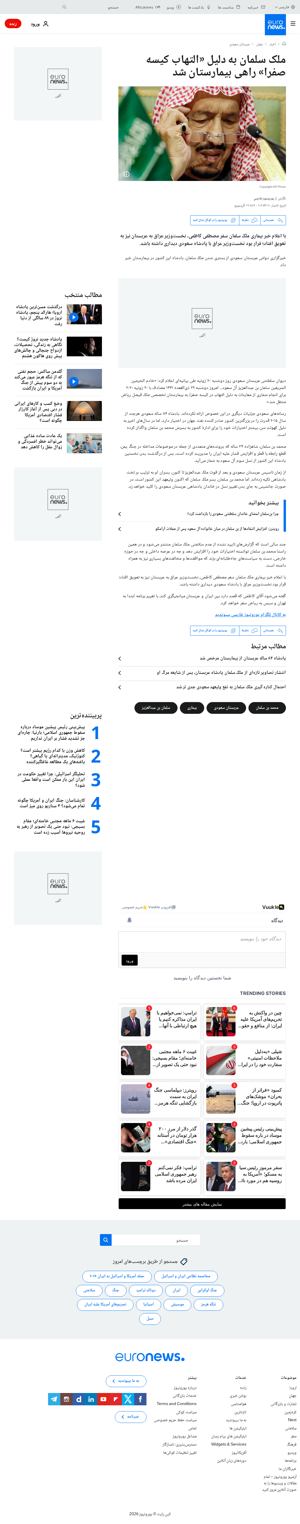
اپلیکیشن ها (237, 1428)
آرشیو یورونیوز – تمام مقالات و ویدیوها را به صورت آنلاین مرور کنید (279, 1483)
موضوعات (288, 1378)
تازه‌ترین (240, 1412)
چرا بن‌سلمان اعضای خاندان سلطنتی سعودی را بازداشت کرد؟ (233, 514)
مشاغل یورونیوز (185, 1436)
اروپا (292, 1388)
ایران (176, 1290)
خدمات (240, 1378)
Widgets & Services (228, 1444)
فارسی (284, 7)
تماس (192, 1428)
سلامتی (89, 1290)
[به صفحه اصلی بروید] (275, 24)
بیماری (192, 707)
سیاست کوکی (186, 1412)
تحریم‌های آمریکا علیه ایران (105, 1304)
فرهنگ (291, 1444)
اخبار (273, 44)
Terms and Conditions (177, 1404)
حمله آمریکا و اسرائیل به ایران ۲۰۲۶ (117, 1276)
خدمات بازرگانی (185, 1395)
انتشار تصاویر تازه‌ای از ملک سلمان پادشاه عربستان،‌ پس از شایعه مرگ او (221, 673)
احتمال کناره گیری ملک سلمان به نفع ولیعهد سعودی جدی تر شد (231, 687)
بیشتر (192, 1378)
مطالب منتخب (83, 295)
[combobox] (94, 7)
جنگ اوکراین (207, 1290)
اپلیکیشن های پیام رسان (228, 1436)
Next (292, 1420)
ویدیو (291, 1452)
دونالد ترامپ (146, 1290)
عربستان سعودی (239, 44)
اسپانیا (148, 1304)
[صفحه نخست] (284, 44)
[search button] (64, 7)
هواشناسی (238, 1404)
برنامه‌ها (290, 1460)
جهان (259, 44)
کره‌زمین (290, 1412)
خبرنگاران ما (287, 1468)
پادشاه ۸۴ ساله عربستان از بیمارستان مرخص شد (243, 659)
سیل (150, 1318)
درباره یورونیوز (185, 1388)
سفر (293, 1436)
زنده (13, 23)
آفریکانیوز (239, 1452)
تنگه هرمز (208, 1304)
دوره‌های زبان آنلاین (231, 1460)
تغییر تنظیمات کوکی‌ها (180, 1452)
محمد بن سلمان (267, 707)
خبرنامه (133, 1416)
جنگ (115, 1290)
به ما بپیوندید (236, 1420)
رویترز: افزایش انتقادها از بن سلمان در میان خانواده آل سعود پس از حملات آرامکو (217, 529)
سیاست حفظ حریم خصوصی (175, 1420)
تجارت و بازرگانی (283, 1404)
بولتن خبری (238, 1395)
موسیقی (177, 1304)
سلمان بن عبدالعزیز (156, 707)
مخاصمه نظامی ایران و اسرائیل (185, 1276)
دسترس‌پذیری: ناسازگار (179, 1444)
